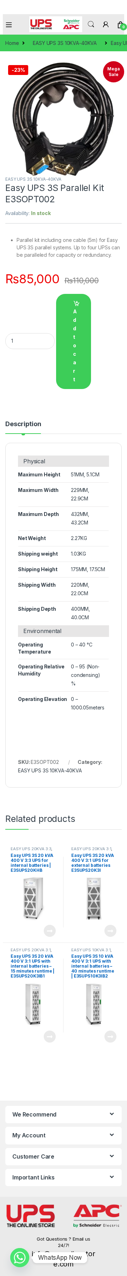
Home (12, 43)
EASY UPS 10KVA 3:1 (90, 949)
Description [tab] (23, 424)
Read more (50, 931)
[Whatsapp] (19, 1257)
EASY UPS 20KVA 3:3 (31, 848)
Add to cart (75, 345)
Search (91, 24)
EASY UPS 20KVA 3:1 (91, 848)
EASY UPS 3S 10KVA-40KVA (65, 43)
